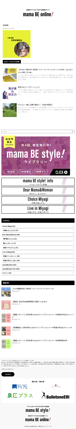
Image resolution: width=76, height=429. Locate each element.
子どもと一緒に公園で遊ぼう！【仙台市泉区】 (35, 105)
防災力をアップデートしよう (29, 87)
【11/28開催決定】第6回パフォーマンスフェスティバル (33, 289)
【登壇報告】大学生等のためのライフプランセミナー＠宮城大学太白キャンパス (42, 327)
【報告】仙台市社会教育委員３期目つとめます (29, 302)
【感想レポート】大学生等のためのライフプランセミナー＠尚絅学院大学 (39, 340)
